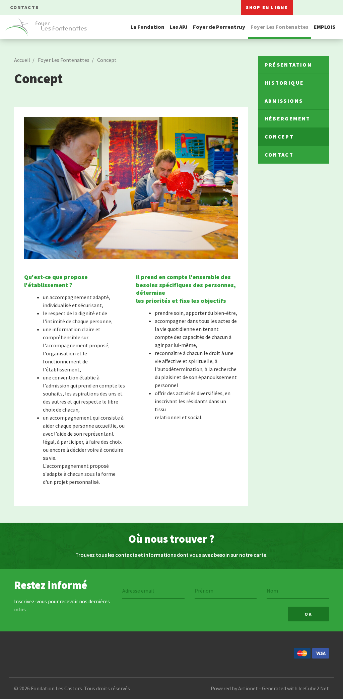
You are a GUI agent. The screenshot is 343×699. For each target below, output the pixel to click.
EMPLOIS (324, 26)
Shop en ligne (267, 7)
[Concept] (131, 188)
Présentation (288, 64)
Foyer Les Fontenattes (279, 26)
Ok (308, 614)
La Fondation (147, 26)
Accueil (22, 60)
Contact (279, 154)
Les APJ (179, 26)
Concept (107, 60)
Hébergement (288, 118)
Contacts (24, 7)
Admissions (284, 100)
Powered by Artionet (234, 688)
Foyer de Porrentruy (219, 26)
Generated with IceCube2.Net (295, 688)
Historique (284, 82)
